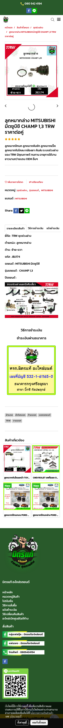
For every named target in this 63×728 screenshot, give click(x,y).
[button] (51, 19)
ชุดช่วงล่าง (22, 190)
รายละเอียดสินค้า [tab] (16, 228)
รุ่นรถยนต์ (34, 190)
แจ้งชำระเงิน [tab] (53, 228)
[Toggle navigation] (58, 19)
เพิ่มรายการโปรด (15, 182)
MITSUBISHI (47, 190)
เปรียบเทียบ (37, 182)
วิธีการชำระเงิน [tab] (35, 228)
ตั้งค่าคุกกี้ (22, 722)
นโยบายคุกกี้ (15, 716)
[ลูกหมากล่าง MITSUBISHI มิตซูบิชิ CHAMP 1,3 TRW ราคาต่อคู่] (31, 71)
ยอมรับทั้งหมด (39, 722)
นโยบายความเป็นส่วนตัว (42, 712)
